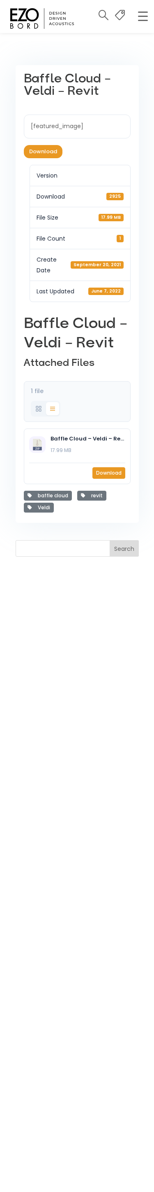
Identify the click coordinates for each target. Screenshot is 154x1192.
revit (96, 495)
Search (124, 549)
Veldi (42, 507)
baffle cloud (51, 495)
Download (43, 151)
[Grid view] (38, 408)
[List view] (52, 408)
